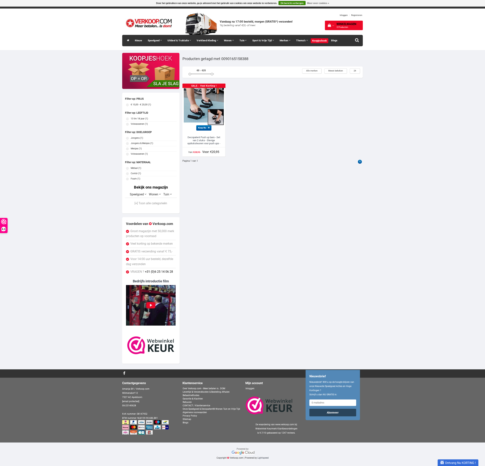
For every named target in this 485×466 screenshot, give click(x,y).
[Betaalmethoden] (145, 427)
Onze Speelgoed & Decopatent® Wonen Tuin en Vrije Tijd (211, 409)
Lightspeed (263, 458)
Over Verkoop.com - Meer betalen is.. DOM (204, 388)
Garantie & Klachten (193, 398)
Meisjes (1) (127, 148)
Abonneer (333, 412)
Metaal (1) (127, 168)
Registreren (356, 15)
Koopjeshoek (319, 40)
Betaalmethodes (191, 395)
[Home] (127, 40)
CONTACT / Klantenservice (196, 405)
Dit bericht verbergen (292, 3)
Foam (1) (127, 179)
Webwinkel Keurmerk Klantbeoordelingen (276, 428)
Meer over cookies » (318, 3)
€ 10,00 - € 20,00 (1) (127, 104)
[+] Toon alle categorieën (151, 203)
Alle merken (312, 71)
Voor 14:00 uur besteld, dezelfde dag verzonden (149, 261)
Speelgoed (154, 40)
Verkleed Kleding (207, 40)
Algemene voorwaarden (195, 412)
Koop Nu (202, 128)
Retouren (187, 402)
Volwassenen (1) (127, 124)
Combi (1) (127, 173)
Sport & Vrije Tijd (262, 40)
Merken (284, 40)
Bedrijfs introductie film (151, 281)
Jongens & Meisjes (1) (127, 143)
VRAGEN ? (151, 271)
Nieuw (138, 40)
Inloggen (344, 15)
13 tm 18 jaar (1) (127, 118)
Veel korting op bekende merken (151, 243)
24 (355, 71)
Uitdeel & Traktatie (178, 40)
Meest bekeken (335, 71)
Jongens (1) (127, 138)
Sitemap (187, 419)
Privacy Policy (190, 415)
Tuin (242, 40)
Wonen (228, 40)
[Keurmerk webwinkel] (150, 345)
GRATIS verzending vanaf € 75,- (151, 251)
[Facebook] (124, 373)
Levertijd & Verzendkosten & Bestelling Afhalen (206, 392)
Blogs (334, 40)
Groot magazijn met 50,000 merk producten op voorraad (150, 233)
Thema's (301, 40)
